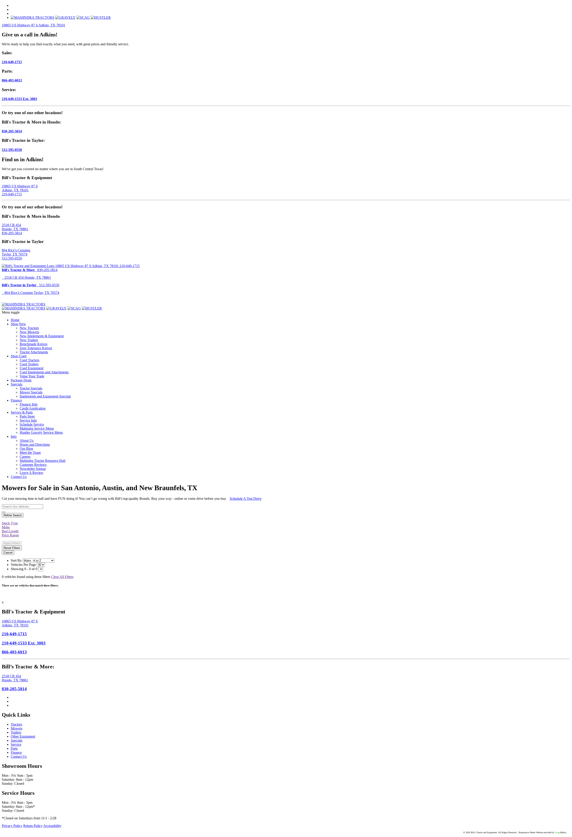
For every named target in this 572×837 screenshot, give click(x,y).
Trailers (16, 732)
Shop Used (18, 356)
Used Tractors (29, 360)
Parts (14, 748)
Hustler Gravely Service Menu (41, 432)
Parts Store (27, 416)
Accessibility (52, 826)
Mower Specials (31, 392)
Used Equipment (31, 368)
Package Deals (21, 380)
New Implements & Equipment (42, 336)
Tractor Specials (31, 388)
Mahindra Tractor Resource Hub (42, 460)
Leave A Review (31, 473)
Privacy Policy (12, 826)
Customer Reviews (33, 465)
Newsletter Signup (33, 469)
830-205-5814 (12, 131)
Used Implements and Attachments (44, 372)
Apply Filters (12, 543)
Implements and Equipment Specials (45, 396)
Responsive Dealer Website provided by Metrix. (543, 832)
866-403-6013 (12, 80)
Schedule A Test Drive (245, 498)
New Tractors (29, 328)
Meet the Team (30, 452)
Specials (16, 384)
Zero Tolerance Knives (36, 348)
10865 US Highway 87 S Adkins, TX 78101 (33, 25)
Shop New (18, 324)
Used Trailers (29, 364)
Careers (25, 456)
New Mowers (29, 332)
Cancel (8, 552)
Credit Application (33, 408)
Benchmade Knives (33, 344)
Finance (16, 400)
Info (14, 436)
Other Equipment (23, 736)
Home (15, 320)
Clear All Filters (62, 577)
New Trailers (29, 340)
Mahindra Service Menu (37, 428)
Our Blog (26, 448)
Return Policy (33, 826)
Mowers (16, 728)
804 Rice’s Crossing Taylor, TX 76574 (16, 252)
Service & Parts (22, 412)
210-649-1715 (12, 62)
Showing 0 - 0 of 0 (24, 569)
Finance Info (29, 404)
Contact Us (19, 477)
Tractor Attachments (34, 352)
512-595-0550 (12, 150)
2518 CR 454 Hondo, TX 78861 (15, 227)
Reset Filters (12, 548)
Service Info (28, 420)
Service (16, 744)
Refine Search (13, 515)
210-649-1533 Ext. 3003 (19, 99)
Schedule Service (32, 424)
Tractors (16, 724)
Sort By (16, 560)
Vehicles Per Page (23, 565)
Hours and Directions (35, 444)
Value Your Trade (32, 376)
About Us (27, 440)
